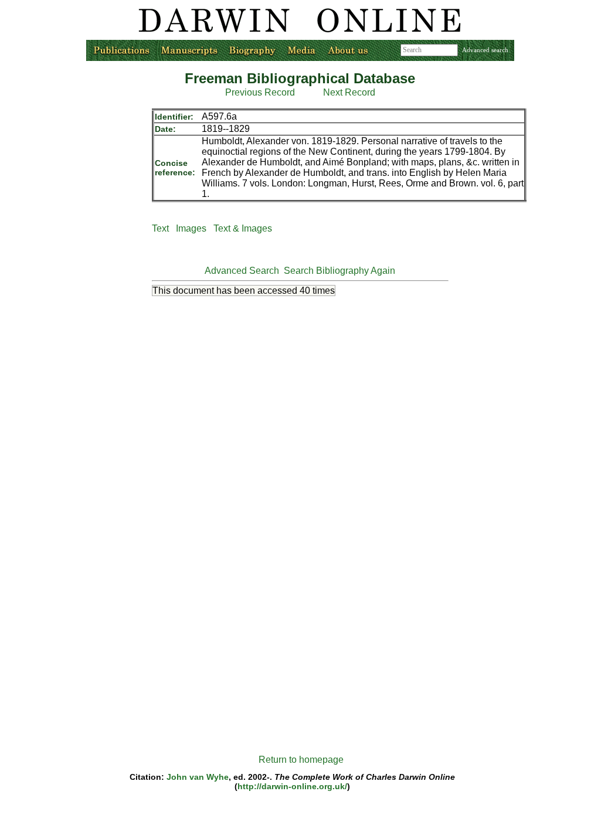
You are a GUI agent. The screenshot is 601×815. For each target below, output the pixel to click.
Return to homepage (301, 760)
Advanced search (485, 49)
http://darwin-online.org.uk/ (292, 786)
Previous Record (260, 92)
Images (191, 228)
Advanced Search (242, 271)
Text (160, 228)
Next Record (349, 92)
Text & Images (242, 228)
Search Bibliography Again (339, 271)
